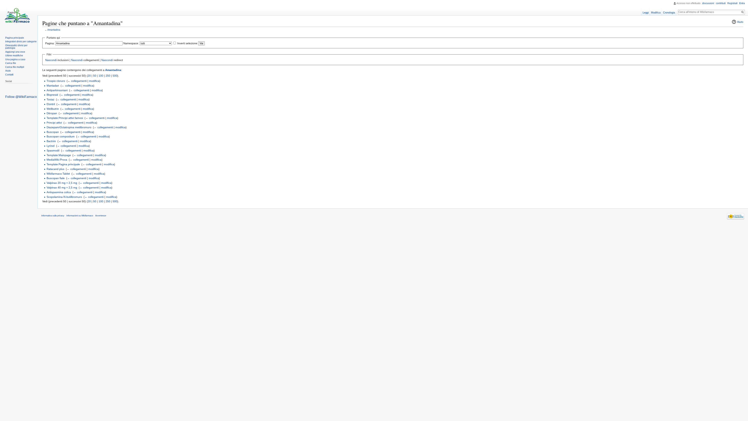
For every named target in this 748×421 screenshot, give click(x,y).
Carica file (10, 63)
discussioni (708, 3)
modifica (94, 80)
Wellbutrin (53, 108)
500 (115, 75)
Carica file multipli (14, 67)
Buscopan (53, 132)
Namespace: (131, 43)
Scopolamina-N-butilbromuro (64, 196)
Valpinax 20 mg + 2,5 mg (62, 182)
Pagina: (50, 43)
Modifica (656, 12)
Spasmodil (53, 150)
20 (89, 75)
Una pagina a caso (15, 59)
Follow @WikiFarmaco (21, 96)
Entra (742, 3)
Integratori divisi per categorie (21, 41)
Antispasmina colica (59, 192)
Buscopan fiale (56, 178)
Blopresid (52, 94)
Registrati (732, 3)
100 (101, 75)
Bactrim (51, 141)
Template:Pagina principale (63, 164)
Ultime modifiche (14, 55)
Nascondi (51, 60)
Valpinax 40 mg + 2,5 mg (62, 187)
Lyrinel (51, 145)
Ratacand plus (55, 169)
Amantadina (53, 29)
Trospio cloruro (56, 80)
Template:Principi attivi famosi (65, 117)
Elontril (51, 104)
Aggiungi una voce (15, 51)
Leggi (646, 12)
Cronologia (669, 12)
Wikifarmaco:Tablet (58, 173)
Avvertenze (100, 215)
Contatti (9, 74)
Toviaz (50, 99)
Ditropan (52, 113)
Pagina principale (14, 37)
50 (94, 75)
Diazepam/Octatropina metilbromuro (69, 127)
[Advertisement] (19, 156)
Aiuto (740, 21)
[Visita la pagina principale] (17, 15)
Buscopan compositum (61, 136)
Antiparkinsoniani (57, 90)
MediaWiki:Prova (57, 159)
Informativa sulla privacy (52, 215)
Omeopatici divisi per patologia (16, 47)
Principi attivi (54, 122)
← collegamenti (77, 80)
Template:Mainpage (59, 155)
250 (108, 75)
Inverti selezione (187, 43)
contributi (721, 3)
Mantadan (53, 85)
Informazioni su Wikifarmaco (79, 215)
